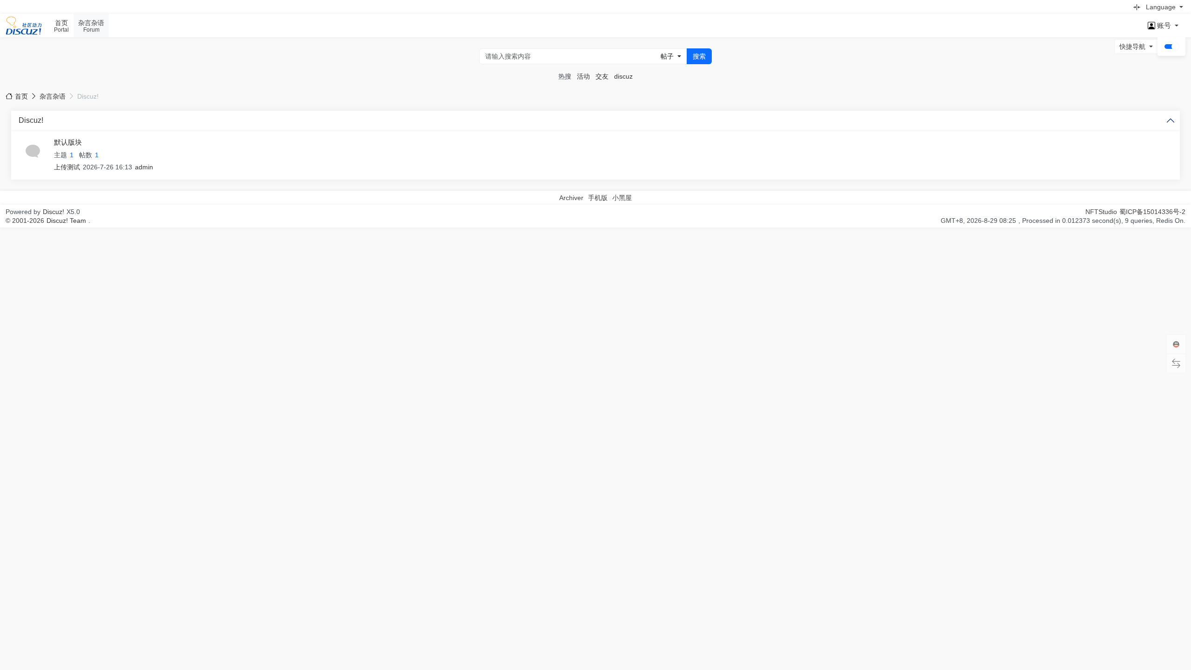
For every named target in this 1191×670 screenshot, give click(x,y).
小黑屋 (622, 197)
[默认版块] (33, 151)
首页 (21, 96)
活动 (583, 76)
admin (144, 167)
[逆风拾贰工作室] (24, 25)
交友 (602, 76)
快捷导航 (1132, 46)
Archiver (571, 197)
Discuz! (31, 120)
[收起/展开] (1170, 120)
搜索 (699, 56)
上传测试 (67, 167)
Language (1161, 7)
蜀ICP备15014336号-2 (1152, 211)
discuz (623, 76)
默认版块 (68, 142)
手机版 (598, 197)
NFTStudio (1101, 211)
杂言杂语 (53, 96)
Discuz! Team (66, 220)
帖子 (667, 56)
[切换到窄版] (1137, 7)
